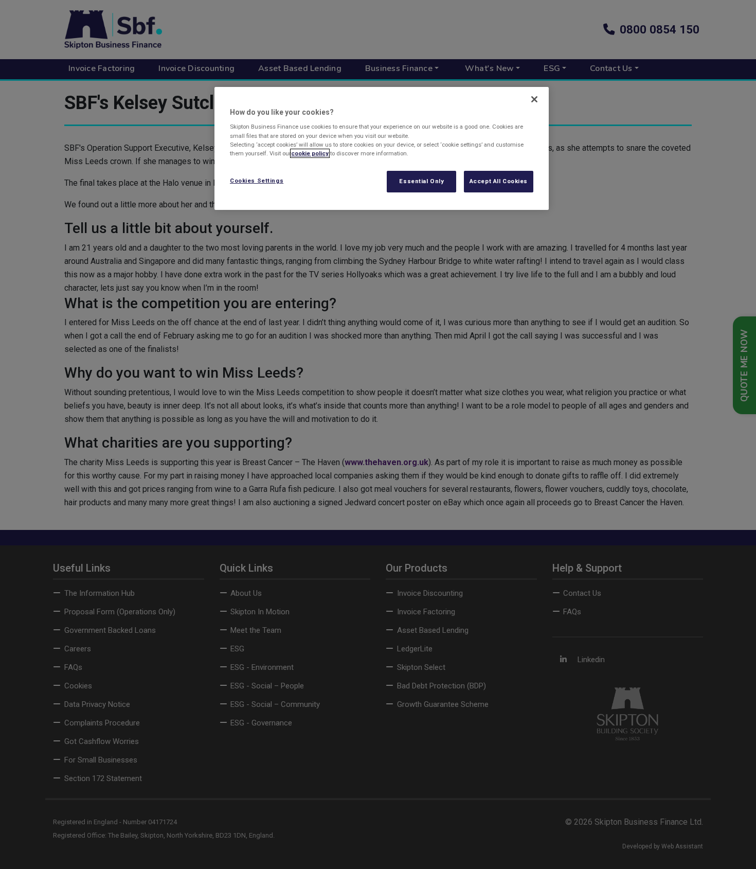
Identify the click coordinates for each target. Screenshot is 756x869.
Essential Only (421, 181)
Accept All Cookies (499, 181)
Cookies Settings (256, 180)
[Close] (534, 99)
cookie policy (310, 153)
